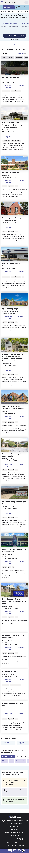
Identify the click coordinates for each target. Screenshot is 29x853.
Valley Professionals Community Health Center (13, 124)
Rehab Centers (10, 11)
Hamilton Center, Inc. (11, 77)
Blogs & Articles (14, 835)
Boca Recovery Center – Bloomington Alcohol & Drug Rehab (14, 601)
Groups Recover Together (13, 703)
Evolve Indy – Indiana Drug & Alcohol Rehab (14, 550)
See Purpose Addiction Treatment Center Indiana (13, 407)
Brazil (11, 761)
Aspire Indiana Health (11, 263)
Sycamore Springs (10, 309)
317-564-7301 (9, 7)
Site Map (7, 845)
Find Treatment (14, 826)
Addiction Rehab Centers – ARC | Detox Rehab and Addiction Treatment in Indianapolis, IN (13, 357)
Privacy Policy (21, 845)
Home (2, 11)
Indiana (20, 11)
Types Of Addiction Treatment (14, 832)
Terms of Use (13, 845)
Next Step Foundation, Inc (13, 218)
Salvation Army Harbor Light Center (14, 502)
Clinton (4, 761)
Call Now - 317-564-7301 (14, 36)
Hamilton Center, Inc (10, 172)
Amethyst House (9, 671)
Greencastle (20, 761)
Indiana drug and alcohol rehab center (13, 622)
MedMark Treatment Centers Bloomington (14, 636)
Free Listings (6, 44)
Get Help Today (14, 850)
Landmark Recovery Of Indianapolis (11, 455)
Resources (14, 829)
